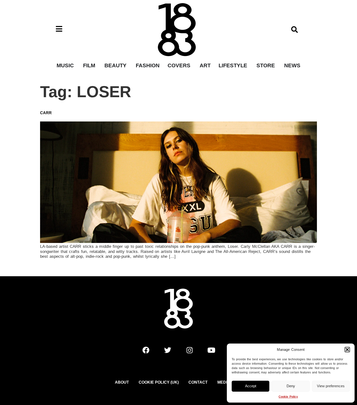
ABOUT (122, 382)
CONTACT (198, 382)
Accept (250, 386)
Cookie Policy (288, 396)
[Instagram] (189, 350)
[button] (347, 349)
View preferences (331, 386)
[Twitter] (168, 350)
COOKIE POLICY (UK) (159, 382)
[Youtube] (211, 350)
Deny (291, 386)
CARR (46, 113)
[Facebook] (146, 350)
